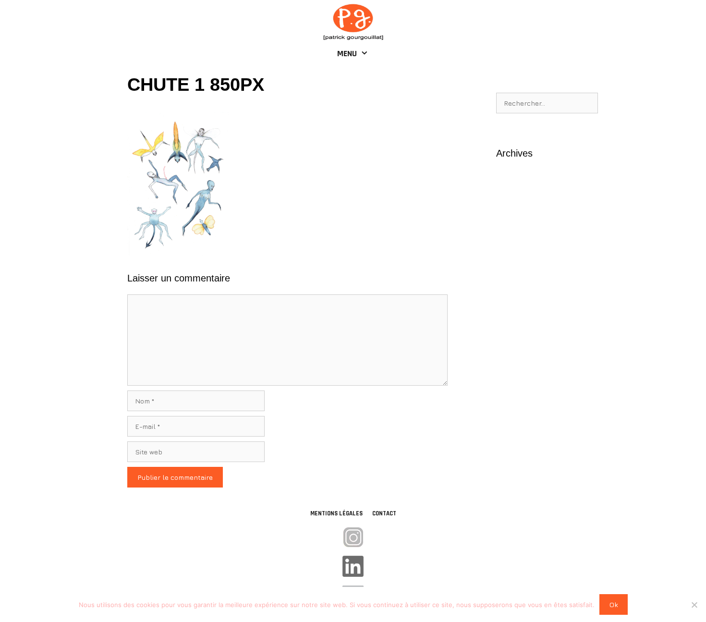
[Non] (694, 605)
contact (384, 513)
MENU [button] (347, 53)
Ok (613, 604)
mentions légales (336, 513)
